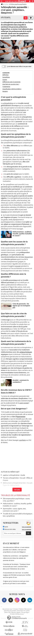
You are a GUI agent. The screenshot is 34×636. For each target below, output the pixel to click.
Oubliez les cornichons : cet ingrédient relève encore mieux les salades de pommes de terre (15, 558)
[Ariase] (9, 634)
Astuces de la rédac (10, 529)
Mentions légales (16, 612)
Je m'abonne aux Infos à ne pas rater (19, 66)
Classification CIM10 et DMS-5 (11, 89)
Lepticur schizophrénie (11, 475)
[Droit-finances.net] (25, 626)
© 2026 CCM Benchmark (17, 614)
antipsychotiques (26, 352)
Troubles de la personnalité (15, 495)
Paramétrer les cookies (23, 610)
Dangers (5, 91)
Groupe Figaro (25, 612)
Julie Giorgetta (5, 17)
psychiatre (22, 440)
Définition (5, 75)
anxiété (4, 368)
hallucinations (21, 110)
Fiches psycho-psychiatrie (18, 4)
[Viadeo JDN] (25, 630)
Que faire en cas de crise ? (10, 84)
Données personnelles (10, 610)
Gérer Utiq (7, 612)
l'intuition (4, 212)
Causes (4, 79)
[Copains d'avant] (9, 630)
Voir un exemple (26, 527)
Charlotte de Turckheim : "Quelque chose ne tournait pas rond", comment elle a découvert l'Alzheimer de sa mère (16, 567)
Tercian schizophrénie (11, 478)
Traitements (6, 86)
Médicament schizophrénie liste (14, 483)
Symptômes (6, 77)
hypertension (21, 417)
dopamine (28, 257)
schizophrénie (8, 103)
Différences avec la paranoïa (11, 82)
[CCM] (9, 622)
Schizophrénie (8, 488)
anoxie (17, 266)
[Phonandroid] (25, 634)
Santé (6, 527)
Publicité (21, 609)
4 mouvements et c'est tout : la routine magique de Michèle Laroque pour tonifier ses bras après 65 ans (17, 575)
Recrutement (28, 609)
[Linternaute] (9, 626)
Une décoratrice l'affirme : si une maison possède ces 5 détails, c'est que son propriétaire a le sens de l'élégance (16, 550)
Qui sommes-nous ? (8, 609)
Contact (16, 609)
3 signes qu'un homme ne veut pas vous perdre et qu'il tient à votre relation (16, 582)
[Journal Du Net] (25, 622)
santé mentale (24, 403)
